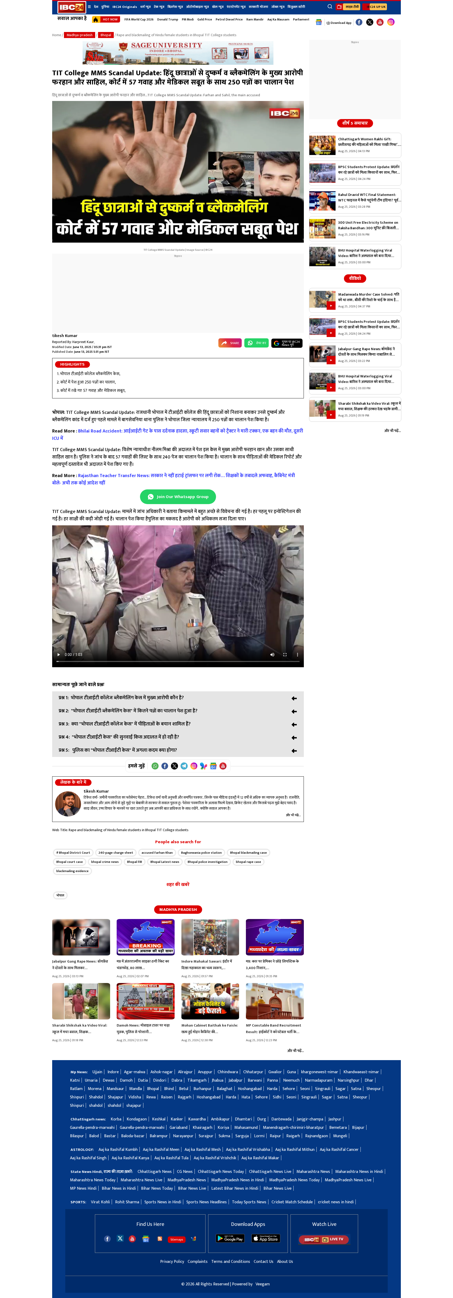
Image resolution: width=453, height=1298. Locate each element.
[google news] (319, 22)
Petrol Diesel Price (229, 19)
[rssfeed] (160, 1239)
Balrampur (159, 1136)
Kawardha (197, 1119)
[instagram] (391, 22)
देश (96, 7)
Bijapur (358, 1127)
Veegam (263, 1284)
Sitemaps (176, 1239)
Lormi (259, 1136)
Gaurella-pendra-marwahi (92, 1127)
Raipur (275, 1136)
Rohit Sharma (127, 1202)
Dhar (369, 1080)
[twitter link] (369, 22)
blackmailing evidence (72, 871)
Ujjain (97, 1072)
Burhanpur (202, 1088)
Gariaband (178, 1127)
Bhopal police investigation (208, 861)
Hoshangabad (250, 1088)
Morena (94, 1088)
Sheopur (373, 1088)
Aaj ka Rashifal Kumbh (118, 1149)
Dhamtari (243, 1119)
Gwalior (275, 1072)
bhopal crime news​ (105, 861)
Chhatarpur (253, 1072)
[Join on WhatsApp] (155, 766)
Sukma (224, 1136)
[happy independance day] (178, 63)
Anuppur (205, 1072)
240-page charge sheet (116, 852)
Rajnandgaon (316, 1136)
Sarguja (242, 1136)
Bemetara (338, 1127)
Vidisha (134, 1097)
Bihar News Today (157, 1188)
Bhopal (106, 35)
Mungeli (340, 1136)
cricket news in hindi (336, 1202)
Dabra (176, 1080)
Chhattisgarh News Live (270, 1171)
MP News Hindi (83, 1188)
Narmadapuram (318, 1080)
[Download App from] (230, 1241)
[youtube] (380, 22)
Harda (272, 1088)
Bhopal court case (69, 861)
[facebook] (107, 1239)
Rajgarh (184, 1097)
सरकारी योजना (258, 7)
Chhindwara (228, 1072)
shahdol (96, 1105)
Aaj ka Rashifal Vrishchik (215, 1158)
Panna (272, 1080)
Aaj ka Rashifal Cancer (339, 1149)
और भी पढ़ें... (293, 815)
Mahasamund (246, 1127)
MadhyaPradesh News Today (294, 1180)
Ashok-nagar (161, 1072)
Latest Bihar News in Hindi (234, 1188)
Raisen (166, 1097)
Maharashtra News (313, 1171)
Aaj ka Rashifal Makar (260, 1158)
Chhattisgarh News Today (221, 1171)
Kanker (177, 1119)
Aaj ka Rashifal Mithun (295, 1149)
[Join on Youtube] (223, 766)
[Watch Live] (324, 1243)
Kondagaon (137, 1119)
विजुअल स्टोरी (296, 7)
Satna (356, 1088)
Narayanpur (183, 1136)
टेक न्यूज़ (159, 7)
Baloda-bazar (132, 1136)
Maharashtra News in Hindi (359, 1171)
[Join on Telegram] (184, 766)
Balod (94, 1136)
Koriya (223, 1127)
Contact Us (263, 1261)
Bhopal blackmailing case (248, 852)
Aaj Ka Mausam (278, 19)
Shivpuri (77, 1097)
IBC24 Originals (124, 7)
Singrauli (322, 1088)
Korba (116, 1119)
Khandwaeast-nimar (361, 1072)
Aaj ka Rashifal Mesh (203, 1149)
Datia (143, 1080)
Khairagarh (202, 1127)
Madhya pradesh (178, 909)
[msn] (193, 1239)
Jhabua (217, 1080)
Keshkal (158, 1119)
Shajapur (115, 1097)
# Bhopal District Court (73, 852)
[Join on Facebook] (165, 766)
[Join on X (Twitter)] (174, 766)
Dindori (159, 1080)
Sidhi (277, 1097)
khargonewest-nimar (319, 1072)
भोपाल (60, 895)
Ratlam (76, 1088)
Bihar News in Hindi (119, 1188)
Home (56, 35)
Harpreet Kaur (83, 342)
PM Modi (188, 19)
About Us (285, 1261)
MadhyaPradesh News (187, 1180)
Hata (245, 1097)
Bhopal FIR (134, 861)
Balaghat (225, 1088)
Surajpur (206, 1136)
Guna (291, 1072)
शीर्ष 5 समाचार (355, 123)
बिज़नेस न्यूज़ (175, 7)
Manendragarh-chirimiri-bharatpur (293, 1127)
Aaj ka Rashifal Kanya (130, 1158)
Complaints (198, 1261)
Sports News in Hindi (162, 1202)
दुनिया (105, 7)
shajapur (133, 1105)
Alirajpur (185, 1072)
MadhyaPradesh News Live (348, 1180)
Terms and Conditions (230, 1261)
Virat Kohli (100, 1202)
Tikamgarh (197, 1080)
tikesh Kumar (64, 335)
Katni (75, 1080)
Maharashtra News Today (92, 1180)
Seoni (305, 1088)
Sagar (341, 1088)
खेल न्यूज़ (218, 7)
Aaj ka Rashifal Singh (88, 1158)
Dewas (109, 1080)
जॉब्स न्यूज (277, 7)
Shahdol (96, 1097)
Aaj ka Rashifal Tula (171, 1158)
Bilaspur (77, 1136)
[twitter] (120, 1238)
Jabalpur (235, 1080)
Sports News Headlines (206, 1202)
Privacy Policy (172, 1261)
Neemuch (291, 1080)
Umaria (91, 1080)
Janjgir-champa (310, 1119)
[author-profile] (68, 803)
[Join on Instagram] (194, 766)
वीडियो (355, 278)
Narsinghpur (348, 1080)
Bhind (169, 1088)
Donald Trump (167, 19)
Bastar (110, 1136)
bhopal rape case (248, 861)
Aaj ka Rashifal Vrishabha (248, 1149)
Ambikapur (220, 1119)
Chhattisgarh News (155, 1171)
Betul (183, 1088)
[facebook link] (359, 22)
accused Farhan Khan (157, 852)
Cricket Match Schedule (292, 1202)
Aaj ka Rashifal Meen (161, 1149)
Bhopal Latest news (164, 861)
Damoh (126, 1080)
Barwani (255, 1080)
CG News (185, 1171)
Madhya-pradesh (80, 35)
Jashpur (334, 1119)
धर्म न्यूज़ (145, 7)
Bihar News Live (192, 1188)
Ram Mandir (255, 19)
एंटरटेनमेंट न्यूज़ (236, 7)
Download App (341, 22)
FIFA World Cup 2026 (139, 19)
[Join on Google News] (213, 766)
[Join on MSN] (203, 766)
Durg (261, 1119)
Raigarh (293, 1136)
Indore (113, 1072)
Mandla (135, 1088)
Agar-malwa (134, 1072)
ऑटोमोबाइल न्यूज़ (197, 7)
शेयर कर (261, 343)
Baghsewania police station (201, 852)
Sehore (289, 1088)
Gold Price (204, 19)
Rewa (151, 1097)
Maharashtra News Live (141, 1180)
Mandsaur (115, 1088)
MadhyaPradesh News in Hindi (237, 1180)
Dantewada (281, 1119)
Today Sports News (249, 1202)
